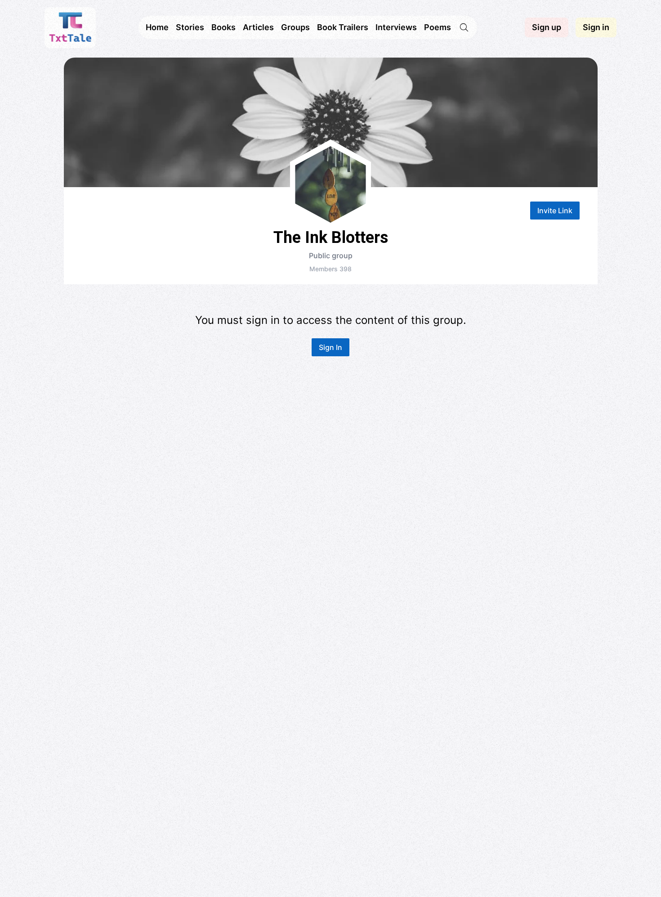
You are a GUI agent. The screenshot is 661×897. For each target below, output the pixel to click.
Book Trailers (342, 27)
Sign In (330, 347)
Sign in (596, 27)
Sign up (546, 27)
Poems (437, 27)
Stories (190, 27)
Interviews (396, 27)
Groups (295, 27)
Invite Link (554, 210)
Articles (258, 27)
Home (157, 27)
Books (223, 27)
